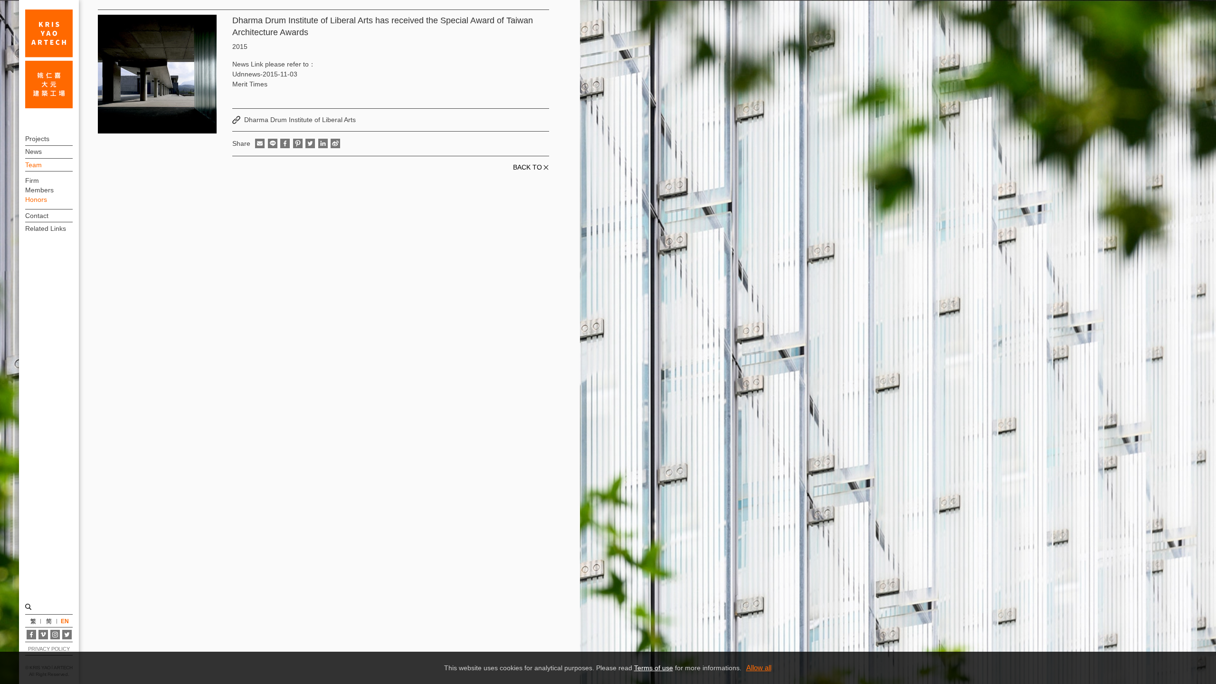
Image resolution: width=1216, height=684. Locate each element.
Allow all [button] (758, 668)
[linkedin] (323, 143)
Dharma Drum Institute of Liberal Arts (300, 120)
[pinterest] (298, 143)
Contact (36, 215)
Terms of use (653, 668)
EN (65, 621)
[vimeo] (43, 634)
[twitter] (310, 143)
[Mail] (260, 143)
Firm (32, 180)
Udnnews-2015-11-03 (264, 74)
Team (33, 165)
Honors (36, 199)
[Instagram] (55, 634)
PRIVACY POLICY (48, 649)
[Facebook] (31, 634)
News (33, 151)
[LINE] (272, 143)
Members (39, 190)
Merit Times (249, 84)
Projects (37, 138)
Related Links (45, 228)
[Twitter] (67, 634)
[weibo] (335, 143)
